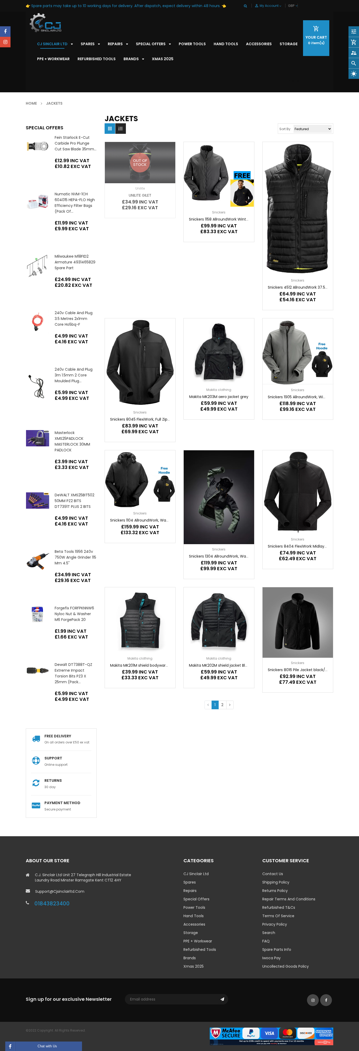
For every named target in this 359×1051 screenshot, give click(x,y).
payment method (62, 802)
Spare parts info (276, 949)
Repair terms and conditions (288, 899)
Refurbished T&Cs (278, 907)
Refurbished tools (199, 949)
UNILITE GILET (140, 195)
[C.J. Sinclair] (271, 1036)
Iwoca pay (271, 958)
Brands (189, 958)
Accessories (194, 924)
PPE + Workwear (197, 941)
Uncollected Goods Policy (285, 966)
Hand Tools (193, 916)
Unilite (140, 188)
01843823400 (52, 903)
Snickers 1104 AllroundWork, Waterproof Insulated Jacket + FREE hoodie (174, 520)
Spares (189, 882)
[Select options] (218, 191)
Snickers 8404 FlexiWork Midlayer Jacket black (310, 546)
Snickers (218, 212)
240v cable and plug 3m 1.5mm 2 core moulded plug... (74, 375)
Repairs (190, 890)
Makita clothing (218, 389)
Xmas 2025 (193, 966)
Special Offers (196, 899)
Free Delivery (57, 736)
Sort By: (285, 129)
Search (268, 932)
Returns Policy (275, 890)
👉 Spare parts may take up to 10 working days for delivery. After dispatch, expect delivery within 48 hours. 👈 (126, 5)
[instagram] (5, 42)
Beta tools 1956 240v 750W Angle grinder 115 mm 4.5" (75, 557)
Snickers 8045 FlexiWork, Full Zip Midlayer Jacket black (159, 419)
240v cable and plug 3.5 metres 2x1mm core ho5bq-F (74, 318)
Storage (190, 932)
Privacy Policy (274, 924)
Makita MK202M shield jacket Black (220, 665)
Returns (53, 780)
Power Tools (194, 907)
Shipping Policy (275, 882)
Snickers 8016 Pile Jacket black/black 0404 (307, 669)
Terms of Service (278, 916)
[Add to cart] (297, 508)
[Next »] (230, 705)
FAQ (266, 941)
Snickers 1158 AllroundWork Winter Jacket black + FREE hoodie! (245, 219)
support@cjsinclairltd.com (59, 891)
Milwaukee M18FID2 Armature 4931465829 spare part (75, 262)
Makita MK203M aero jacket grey (218, 396)
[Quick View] (234, 191)
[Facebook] (5, 31)
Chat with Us (47, 1046)
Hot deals (288, 81)
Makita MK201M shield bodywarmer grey (146, 665)
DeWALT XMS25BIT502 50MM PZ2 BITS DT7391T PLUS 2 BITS (74, 500)
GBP (297, 5)
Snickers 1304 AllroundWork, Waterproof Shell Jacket (236, 556)
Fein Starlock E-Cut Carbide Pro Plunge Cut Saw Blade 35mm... (75, 143)
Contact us (272, 873)
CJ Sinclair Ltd (196, 873)
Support (53, 758)
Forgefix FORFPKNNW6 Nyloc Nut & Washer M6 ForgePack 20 (74, 613)
